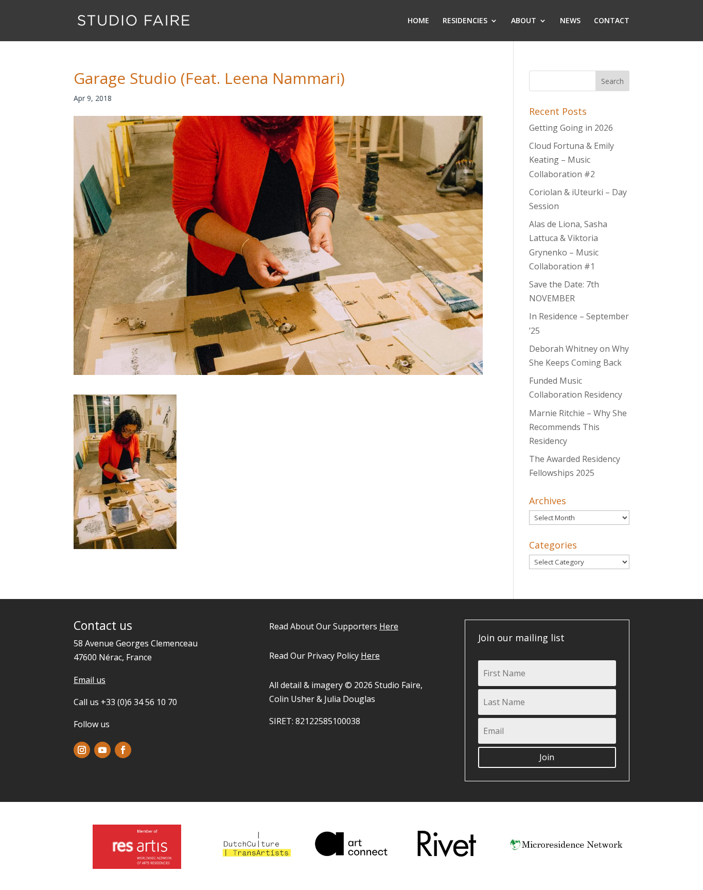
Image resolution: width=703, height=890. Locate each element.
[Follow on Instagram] (82, 750)
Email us (90, 680)
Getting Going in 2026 (571, 127)
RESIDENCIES (465, 21)
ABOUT (523, 21)
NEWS (570, 21)
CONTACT (611, 21)
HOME (418, 21)
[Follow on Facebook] (123, 750)
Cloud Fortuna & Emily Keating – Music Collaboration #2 (571, 159)
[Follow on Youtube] (102, 750)
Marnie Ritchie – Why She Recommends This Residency (578, 427)
